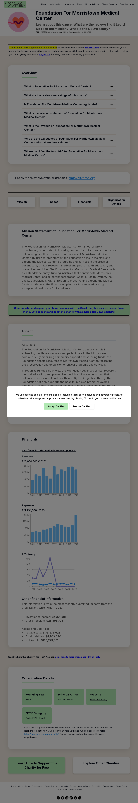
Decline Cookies (81, 406)
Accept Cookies (55, 406)
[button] (69, 401)
